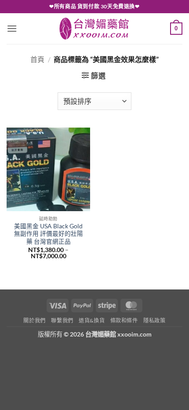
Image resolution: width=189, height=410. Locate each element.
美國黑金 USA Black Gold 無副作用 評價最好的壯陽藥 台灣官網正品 (48, 234)
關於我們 (34, 320)
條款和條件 (124, 320)
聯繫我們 (62, 320)
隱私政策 (154, 320)
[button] (12, 28)
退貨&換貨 (92, 320)
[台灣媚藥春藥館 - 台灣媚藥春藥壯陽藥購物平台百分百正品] (94, 28)
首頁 (37, 59)
